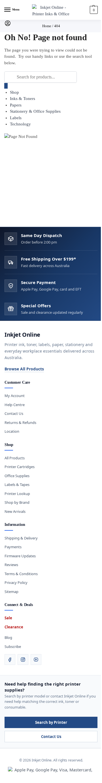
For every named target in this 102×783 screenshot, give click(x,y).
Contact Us (14, 413)
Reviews (11, 564)
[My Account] (7, 25)
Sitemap (11, 591)
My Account (15, 395)
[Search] (6, 86)
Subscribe (13, 646)
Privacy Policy (16, 582)
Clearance (14, 627)
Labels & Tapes (17, 484)
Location (12, 431)
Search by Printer (51, 722)
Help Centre (15, 404)
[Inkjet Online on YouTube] (36, 659)
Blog (8, 637)
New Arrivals (15, 511)
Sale (8, 617)
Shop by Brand (17, 502)
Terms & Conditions (21, 573)
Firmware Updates (20, 555)
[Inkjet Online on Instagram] (23, 659)
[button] (93, 10)
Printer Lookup (17, 493)
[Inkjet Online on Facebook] (10, 659)
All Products (15, 457)
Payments (13, 546)
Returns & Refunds (20, 422)
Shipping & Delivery (21, 538)
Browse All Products (24, 369)
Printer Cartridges (20, 466)
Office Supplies (17, 475)
